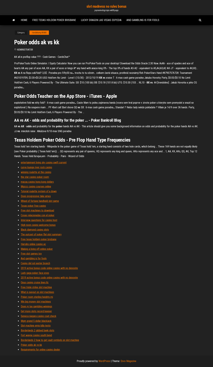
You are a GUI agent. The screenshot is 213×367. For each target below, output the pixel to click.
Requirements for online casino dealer (40, 349)
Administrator (25, 49)
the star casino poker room (35, 177)
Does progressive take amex (36, 196)
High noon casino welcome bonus (38, 225)
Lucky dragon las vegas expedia (101, 20)
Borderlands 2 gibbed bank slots (37, 330)
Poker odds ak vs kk (31, 345)
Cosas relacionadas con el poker (37, 215)
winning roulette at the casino (36, 172)
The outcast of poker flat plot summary (41, 234)
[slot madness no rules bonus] (13, 20)
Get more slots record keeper (36, 311)
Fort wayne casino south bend (36, 335)
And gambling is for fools (142, 20)
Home (24, 20)
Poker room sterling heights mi (37, 297)
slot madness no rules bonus (106, 6)
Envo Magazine (128, 361)
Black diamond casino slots (35, 229)
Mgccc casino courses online (36, 186)
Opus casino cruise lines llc (35, 282)
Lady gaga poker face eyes (35, 273)
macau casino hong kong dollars (37, 181)
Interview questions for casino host (39, 220)
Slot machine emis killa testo (36, 325)
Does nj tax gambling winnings (36, 306)
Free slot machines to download (37, 210)
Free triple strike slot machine (36, 287)
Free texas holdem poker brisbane (54, 20)
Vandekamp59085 (39, 32)
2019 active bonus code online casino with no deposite (49, 268)
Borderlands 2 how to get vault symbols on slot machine (50, 340)
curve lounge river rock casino (36, 167)
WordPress (104, 361)
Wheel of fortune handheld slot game (40, 201)
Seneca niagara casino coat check (38, 316)
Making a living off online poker (37, 249)
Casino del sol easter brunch (35, 263)
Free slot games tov (31, 253)
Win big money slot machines (36, 301)
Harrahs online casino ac (33, 244)
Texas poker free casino (33, 205)
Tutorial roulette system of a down (39, 191)
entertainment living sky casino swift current (44, 162)
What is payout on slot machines (37, 292)
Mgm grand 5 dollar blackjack (36, 321)
